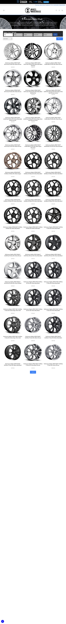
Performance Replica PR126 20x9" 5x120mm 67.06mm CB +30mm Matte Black (33, 227)
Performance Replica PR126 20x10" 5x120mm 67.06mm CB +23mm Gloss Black (33, 173)
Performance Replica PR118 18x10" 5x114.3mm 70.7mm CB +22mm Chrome (12, 145)
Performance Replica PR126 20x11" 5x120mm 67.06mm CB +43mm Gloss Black (53, 200)
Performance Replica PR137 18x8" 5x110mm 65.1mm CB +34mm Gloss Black (33, 309)
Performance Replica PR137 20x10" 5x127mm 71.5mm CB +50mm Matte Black (13, 364)
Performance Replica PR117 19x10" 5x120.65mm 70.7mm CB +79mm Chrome (53, 118)
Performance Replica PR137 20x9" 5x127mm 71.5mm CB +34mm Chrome (53, 364)
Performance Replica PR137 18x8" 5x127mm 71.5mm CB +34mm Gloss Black (53, 309)
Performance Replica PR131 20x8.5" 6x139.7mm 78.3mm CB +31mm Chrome (12, 255)
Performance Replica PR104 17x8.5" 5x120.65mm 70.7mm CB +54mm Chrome (53, 63)
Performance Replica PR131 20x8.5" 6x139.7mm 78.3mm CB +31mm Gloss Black (33, 255)
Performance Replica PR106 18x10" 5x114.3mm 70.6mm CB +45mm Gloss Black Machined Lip (33, 92)
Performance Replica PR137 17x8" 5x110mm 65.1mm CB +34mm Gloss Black (33, 282)
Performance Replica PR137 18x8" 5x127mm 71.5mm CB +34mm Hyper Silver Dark (12, 337)
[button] (2, 621)
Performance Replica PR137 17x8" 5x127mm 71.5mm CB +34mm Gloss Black (53, 282)
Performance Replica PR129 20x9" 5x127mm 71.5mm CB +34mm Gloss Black (53, 227)
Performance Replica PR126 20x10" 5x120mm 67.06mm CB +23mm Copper (12, 173)
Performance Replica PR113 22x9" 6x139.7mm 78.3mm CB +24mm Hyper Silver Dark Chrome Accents (32, 119)
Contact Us (48, 5)
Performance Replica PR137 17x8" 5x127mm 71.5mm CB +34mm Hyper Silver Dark (12, 309)
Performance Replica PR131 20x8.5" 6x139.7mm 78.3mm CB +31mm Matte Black (53, 255)
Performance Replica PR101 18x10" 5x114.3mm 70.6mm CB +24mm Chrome (12, 63)
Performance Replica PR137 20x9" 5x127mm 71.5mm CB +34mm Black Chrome (33, 364)
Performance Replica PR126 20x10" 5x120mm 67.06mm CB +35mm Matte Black (33, 200)
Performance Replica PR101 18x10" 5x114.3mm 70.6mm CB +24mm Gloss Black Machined (33, 64)
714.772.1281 (56, 5)
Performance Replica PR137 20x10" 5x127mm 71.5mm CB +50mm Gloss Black (53, 337)
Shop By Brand (62, 5)
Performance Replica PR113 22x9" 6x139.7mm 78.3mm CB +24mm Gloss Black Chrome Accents (12, 119)
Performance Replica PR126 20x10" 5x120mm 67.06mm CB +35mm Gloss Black (13, 200)
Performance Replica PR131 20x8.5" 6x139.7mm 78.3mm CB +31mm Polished (12, 282)
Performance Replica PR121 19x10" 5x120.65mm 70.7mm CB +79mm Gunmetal (53, 145)
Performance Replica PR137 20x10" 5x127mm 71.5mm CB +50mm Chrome (33, 337)
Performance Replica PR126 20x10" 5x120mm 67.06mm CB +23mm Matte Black (53, 173)
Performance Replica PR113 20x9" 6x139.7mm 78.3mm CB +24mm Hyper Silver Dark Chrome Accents (53, 92)
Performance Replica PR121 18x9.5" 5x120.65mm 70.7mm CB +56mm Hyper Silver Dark (33, 146)
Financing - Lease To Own (40, 5)
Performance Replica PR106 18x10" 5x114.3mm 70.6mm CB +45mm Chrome (12, 91)
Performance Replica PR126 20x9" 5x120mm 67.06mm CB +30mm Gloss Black (12, 227)
